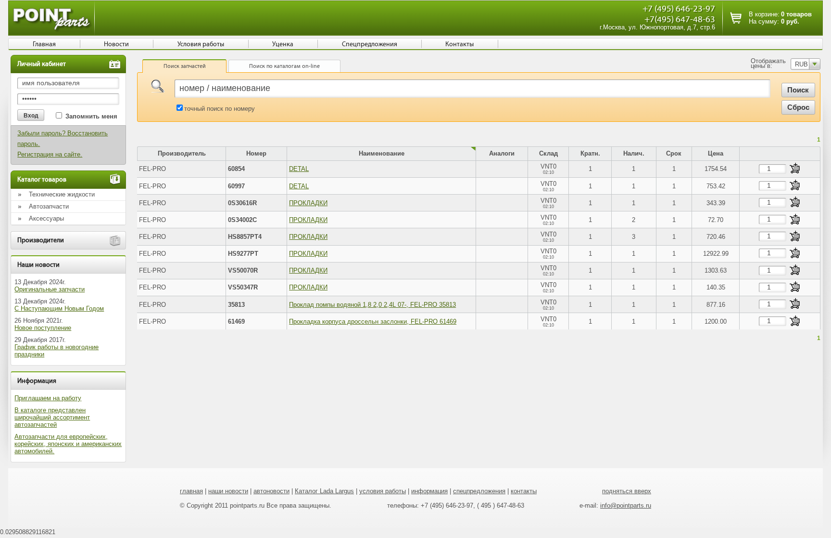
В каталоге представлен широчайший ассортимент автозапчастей (52, 417)
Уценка (282, 44)
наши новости (228, 491)
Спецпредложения (369, 44)
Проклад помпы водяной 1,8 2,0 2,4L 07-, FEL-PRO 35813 (372, 304)
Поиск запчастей (185, 66)
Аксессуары (46, 218)
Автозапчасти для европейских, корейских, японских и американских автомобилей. (68, 444)
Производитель (182, 153)
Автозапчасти (49, 206)
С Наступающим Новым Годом (59, 308)
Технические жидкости (62, 194)
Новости (116, 44)
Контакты (459, 44)
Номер (256, 153)
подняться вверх (626, 491)
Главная (44, 44)
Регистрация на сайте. (49, 154)
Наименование (381, 153)
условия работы (382, 491)
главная (191, 491)
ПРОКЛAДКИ (308, 203)
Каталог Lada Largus (324, 491)
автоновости (271, 491)
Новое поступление (42, 327)
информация (429, 491)
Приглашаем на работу (47, 398)
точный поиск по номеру (219, 108)
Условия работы (200, 44)
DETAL (299, 168)
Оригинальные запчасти (49, 289)
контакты (524, 491)
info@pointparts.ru (625, 505)
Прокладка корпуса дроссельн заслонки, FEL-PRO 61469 (372, 321)
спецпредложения (479, 491)
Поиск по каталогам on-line (284, 66)
